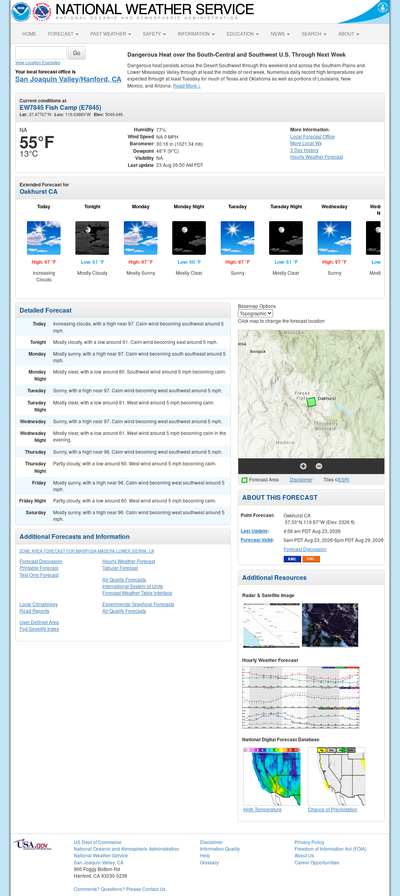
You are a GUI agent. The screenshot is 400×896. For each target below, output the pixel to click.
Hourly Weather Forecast (128, 561)
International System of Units (132, 586)
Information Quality (220, 848)
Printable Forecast (39, 567)
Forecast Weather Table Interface (137, 592)
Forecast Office (312, 136)
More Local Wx (306, 142)
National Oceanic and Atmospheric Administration (126, 848)
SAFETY (152, 33)
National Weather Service (101, 855)
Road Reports (34, 610)
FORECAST (61, 33)
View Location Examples (37, 62)
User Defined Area (39, 622)
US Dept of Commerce (97, 842)
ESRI (343, 479)
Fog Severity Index (39, 628)
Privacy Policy (309, 842)
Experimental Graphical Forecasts (138, 604)
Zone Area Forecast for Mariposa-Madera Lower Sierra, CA (87, 551)
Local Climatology (39, 604)
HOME (29, 33)
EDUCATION (241, 33)
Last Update (254, 530)
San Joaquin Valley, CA (98, 862)
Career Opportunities (317, 862)
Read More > (187, 85)
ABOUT (346, 33)
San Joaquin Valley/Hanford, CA (68, 79)
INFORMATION (194, 33)
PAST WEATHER (108, 33)
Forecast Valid (256, 539)
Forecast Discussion (41, 561)
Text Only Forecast (39, 574)
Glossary (209, 862)
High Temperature (262, 809)
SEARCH (312, 33)
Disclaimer (301, 479)
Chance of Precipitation (332, 809)
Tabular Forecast (120, 567)
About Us (304, 855)
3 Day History (304, 150)
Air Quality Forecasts (124, 579)
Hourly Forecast (316, 156)
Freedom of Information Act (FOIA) (330, 848)
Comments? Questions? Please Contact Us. (120, 888)
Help (205, 855)
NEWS (278, 33)
